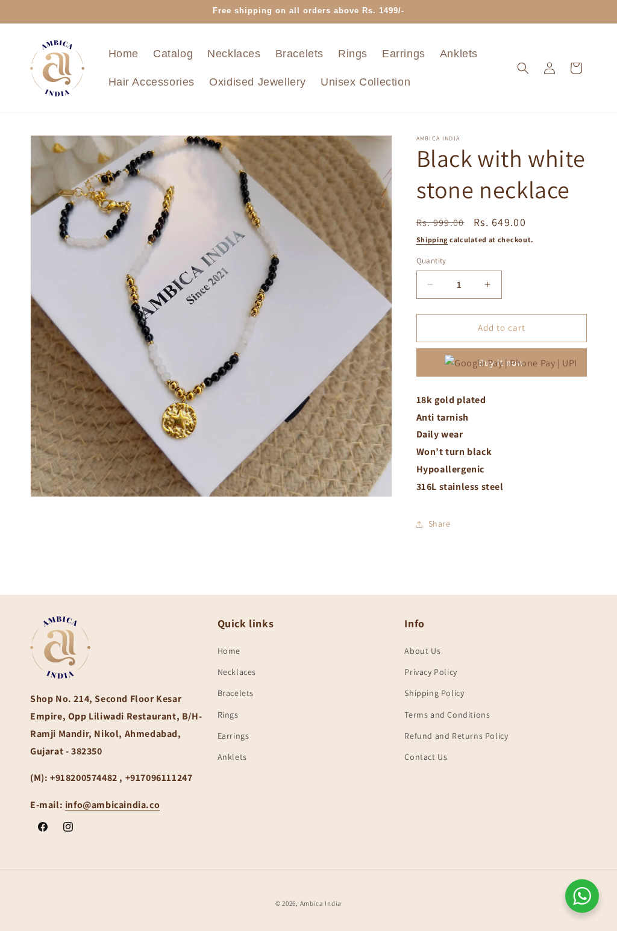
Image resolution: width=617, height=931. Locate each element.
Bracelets (236, 693)
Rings (228, 714)
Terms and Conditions (447, 714)
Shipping (432, 239)
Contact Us (425, 756)
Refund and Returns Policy (456, 735)
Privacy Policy (430, 671)
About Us (422, 650)
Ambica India (321, 903)
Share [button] (439, 523)
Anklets (232, 756)
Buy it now (501, 362)
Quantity (431, 260)
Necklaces (237, 671)
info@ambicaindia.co (112, 804)
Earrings (233, 735)
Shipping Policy (434, 693)
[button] (523, 68)
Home (229, 650)
